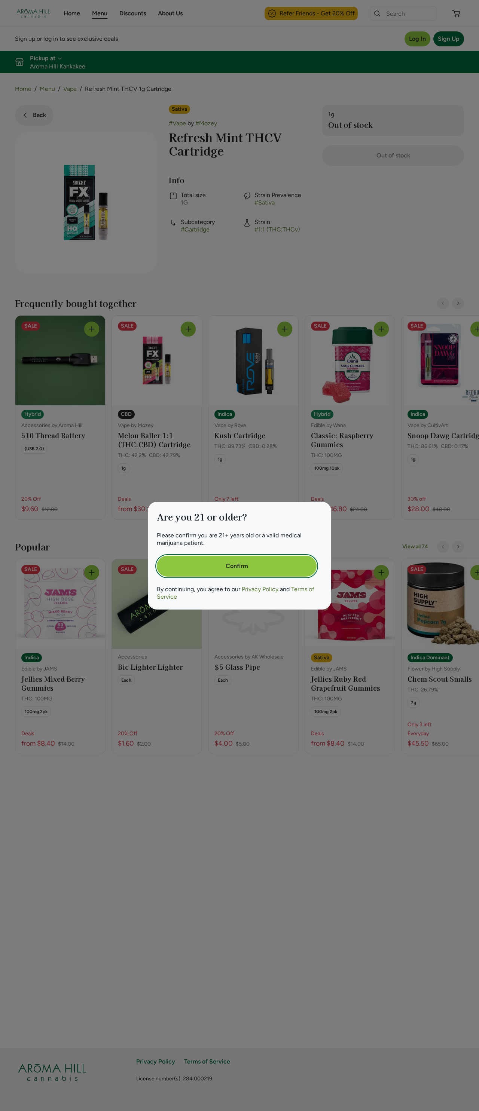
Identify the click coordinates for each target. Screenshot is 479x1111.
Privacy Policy (260, 589)
